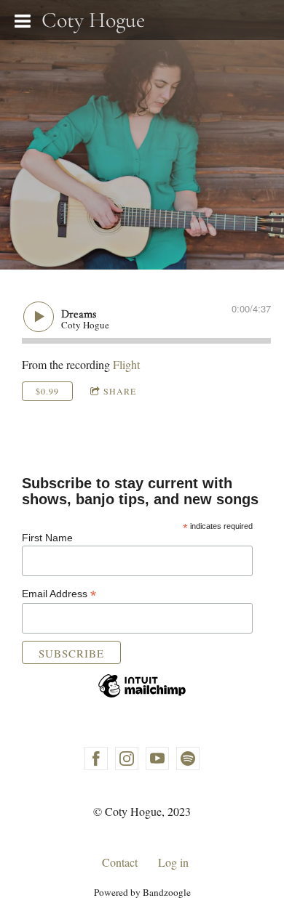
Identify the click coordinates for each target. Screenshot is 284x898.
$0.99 (47, 391)
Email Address (59, 594)
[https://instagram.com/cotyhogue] (126, 758)
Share (119, 391)
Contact (120, 862)
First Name (47, 537)
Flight (126, 364)
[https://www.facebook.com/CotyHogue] (96, 758)
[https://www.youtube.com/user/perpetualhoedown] (157, 758)
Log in (173, 862)
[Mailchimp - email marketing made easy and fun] (142, 699)
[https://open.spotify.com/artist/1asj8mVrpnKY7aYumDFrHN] (188, 758)
